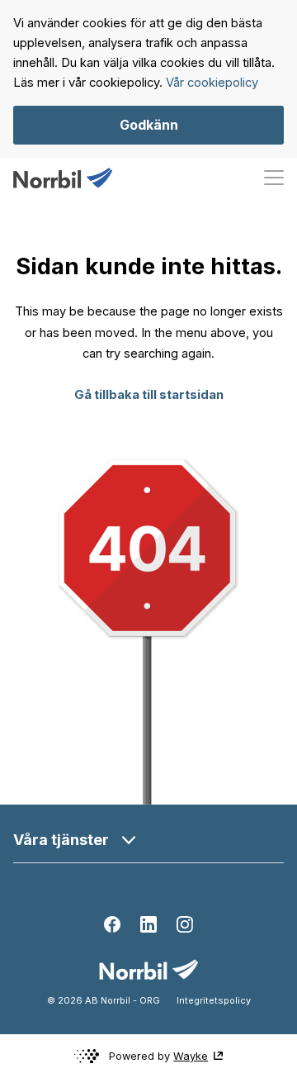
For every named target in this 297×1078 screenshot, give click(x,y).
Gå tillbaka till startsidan (149, 394)
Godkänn (149, 124)
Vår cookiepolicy (212, 82)
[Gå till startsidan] (62, 178)
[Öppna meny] (273, 177)
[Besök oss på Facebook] (112, 924)
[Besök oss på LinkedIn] (148, 924)
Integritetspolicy (214, 1000)
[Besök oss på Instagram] (185, 924)
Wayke (190, 1056)
